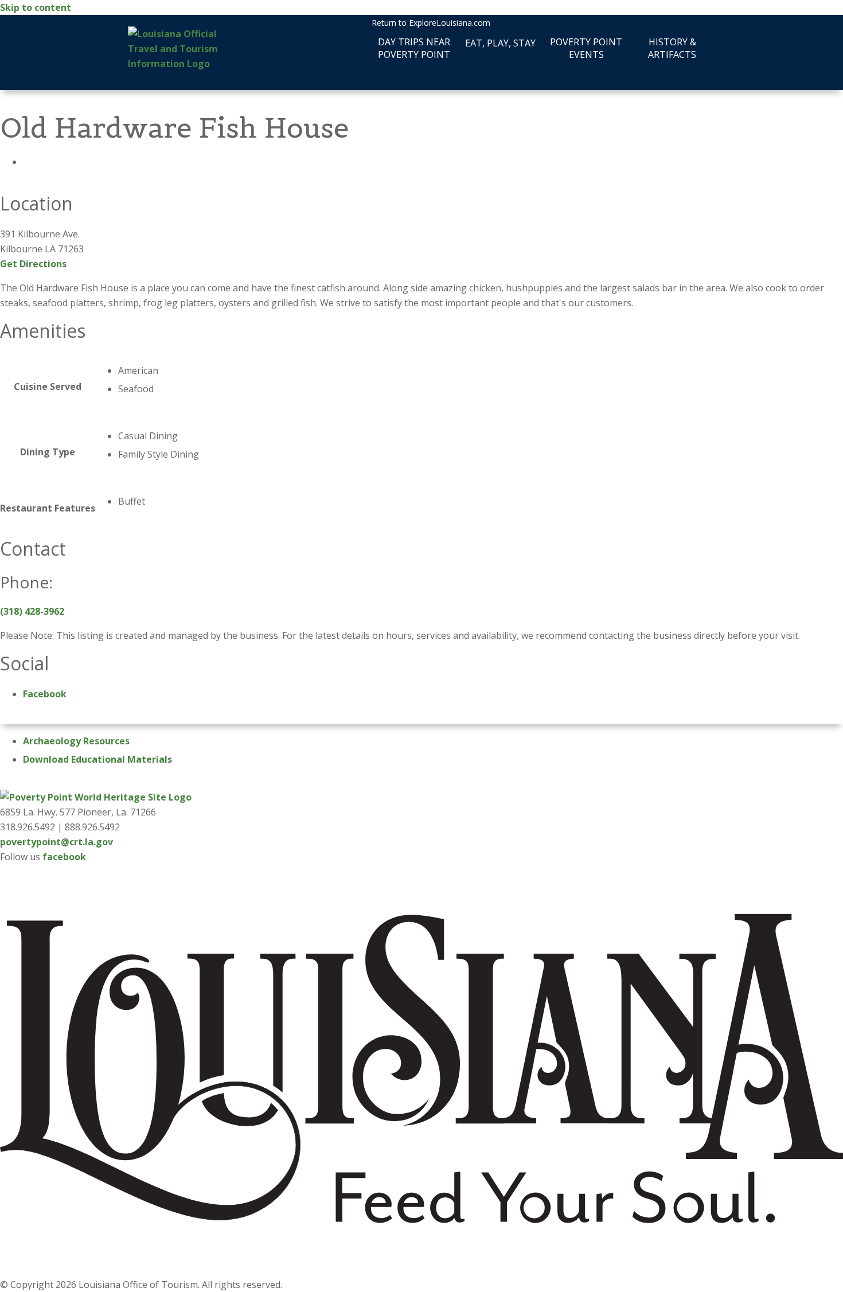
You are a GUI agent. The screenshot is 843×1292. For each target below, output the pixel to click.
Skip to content (35, 7)
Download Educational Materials (97, 759)
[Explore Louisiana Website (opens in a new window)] (421, 1269)
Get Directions (33, 263)
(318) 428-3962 (32, 611)
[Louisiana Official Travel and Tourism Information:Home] (180, 48)
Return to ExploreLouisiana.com (431, 22)
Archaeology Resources (76, 741)
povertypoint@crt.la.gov (56, 842)
